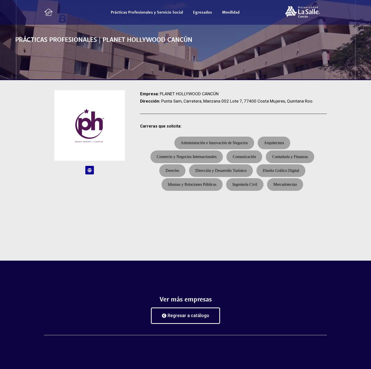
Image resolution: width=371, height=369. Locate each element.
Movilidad (231, 12)
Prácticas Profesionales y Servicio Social (147, 12)
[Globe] (89, 170)
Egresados (202, 12)
